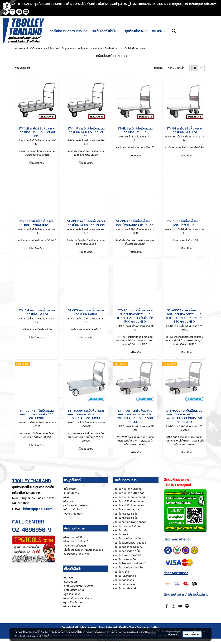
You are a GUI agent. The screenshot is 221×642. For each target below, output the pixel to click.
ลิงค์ (66, 497)
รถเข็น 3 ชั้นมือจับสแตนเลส (129, 505)
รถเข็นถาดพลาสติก (125, 559)
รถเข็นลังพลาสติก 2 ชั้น (127, 551)
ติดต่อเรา (69, 501)
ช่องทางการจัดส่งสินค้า (76, 541)
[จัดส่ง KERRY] (181, 583)
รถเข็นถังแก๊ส (122, 572)
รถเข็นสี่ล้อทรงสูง (124, 580)
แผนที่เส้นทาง (71, 493)
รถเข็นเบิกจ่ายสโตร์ (125, 576)
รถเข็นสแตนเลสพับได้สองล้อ (130, 522)
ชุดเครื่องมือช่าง (73, 602)
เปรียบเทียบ (38, 163)
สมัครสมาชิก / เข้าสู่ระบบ (77, 505)
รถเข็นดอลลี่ (121, 534)
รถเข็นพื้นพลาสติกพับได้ (128, 555)
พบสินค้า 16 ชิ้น (22, 68)
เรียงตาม (159, 68)
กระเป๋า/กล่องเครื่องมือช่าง (78, 598)
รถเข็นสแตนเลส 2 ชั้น (126, 514)
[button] (174, 30)
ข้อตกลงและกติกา (73, 514)
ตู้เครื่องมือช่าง (134, 30)
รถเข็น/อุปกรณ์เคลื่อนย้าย (78, 586)
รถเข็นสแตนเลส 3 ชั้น (126, 518)
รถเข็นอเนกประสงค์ (125, 588)
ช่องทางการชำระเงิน (75, 546)
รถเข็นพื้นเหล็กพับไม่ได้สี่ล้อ (129, 493)
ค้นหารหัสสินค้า (72, 606)
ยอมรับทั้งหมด (192, 634)
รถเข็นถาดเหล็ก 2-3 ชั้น (127, 526)
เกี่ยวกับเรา (70, 489)
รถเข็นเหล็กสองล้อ (125, 584)
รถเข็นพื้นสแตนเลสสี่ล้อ (127, 509)
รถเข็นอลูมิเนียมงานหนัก (128, 538)
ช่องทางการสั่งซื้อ (73, 537)
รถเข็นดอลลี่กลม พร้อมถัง (128, 547)
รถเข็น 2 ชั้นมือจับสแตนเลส (129, 501)
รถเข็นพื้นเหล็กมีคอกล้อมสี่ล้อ (130, 497)
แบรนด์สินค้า (71, 582)
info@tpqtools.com (37, 508)
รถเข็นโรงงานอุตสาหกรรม (67, 30)
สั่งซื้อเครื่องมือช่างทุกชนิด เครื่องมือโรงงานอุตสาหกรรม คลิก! (83, 552)
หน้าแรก (68, 577)
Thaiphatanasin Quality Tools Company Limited (129, 627)
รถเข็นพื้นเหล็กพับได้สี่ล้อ (128, 489)
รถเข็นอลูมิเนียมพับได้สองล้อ (130, 543)
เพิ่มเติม (157, 30)
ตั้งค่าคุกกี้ (173, 634)
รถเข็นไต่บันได (122, 530)
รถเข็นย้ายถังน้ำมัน (104, 30)
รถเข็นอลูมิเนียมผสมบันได (129, 567)
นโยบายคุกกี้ (43, 636)
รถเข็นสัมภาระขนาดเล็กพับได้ (130, 563)
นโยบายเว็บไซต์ (72, 509)
